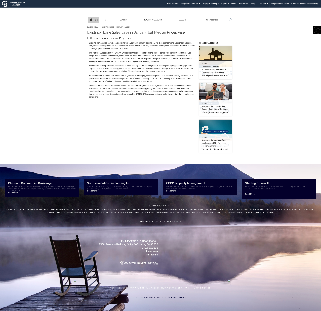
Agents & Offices (228, 4)
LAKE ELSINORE (196, 209)
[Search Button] (230, 20)
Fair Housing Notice (198, 288)
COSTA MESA (63, 209)
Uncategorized (108, 27)
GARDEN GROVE (148, 209)
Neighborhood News (280, 4)
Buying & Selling (211, 5)
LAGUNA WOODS (276, 209)
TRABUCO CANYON (244, 212)
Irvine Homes (172, 4)
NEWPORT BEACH (72, 212)
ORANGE (100, 212)
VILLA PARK (268, 212)
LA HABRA (182, 209)
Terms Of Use (118, 288)
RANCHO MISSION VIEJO (129, 212)
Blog (253, 4)
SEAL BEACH (228, 212)
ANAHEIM (31, 209)
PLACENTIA (111, 212)
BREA (53, 209)
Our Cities (263, 5)
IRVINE (8, 209)
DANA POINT (102, 209)
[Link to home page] (14, 4)
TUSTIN (257, 212)
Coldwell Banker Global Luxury (304, 4)
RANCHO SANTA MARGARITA (155, 212)
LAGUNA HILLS (243, 209)
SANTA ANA (215, 212)
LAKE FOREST (211, 209)
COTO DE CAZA (78, 209)
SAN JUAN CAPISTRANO (197, 212)
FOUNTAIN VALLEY (118, 209)
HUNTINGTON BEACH (166, 209)
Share (317, 32)
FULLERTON (133, 209)
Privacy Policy (139, 288)
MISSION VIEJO (55, 212)
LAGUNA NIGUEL (259, 209)
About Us (244, 5)
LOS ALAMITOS (309, 209)
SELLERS (97, 27)
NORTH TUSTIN (88, 212)
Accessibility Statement (166, 288)
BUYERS (90, 27)
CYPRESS (91, 209)
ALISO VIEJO (19, 209)
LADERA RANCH (293, 209)
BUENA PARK (43, 209)
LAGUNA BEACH (226, 209)
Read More (13, 193)
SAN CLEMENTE (177, 212)
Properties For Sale (191, 5)
